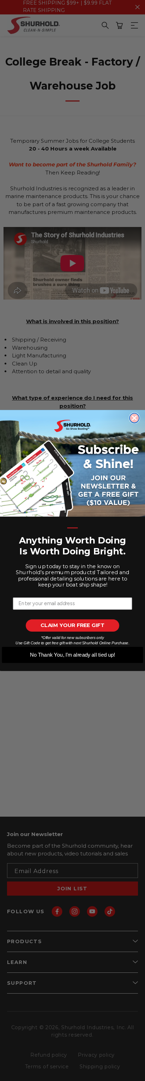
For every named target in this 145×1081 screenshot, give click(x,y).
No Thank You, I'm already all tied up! (72, 655)
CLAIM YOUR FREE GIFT (72, 625)
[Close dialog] (134, 418)
